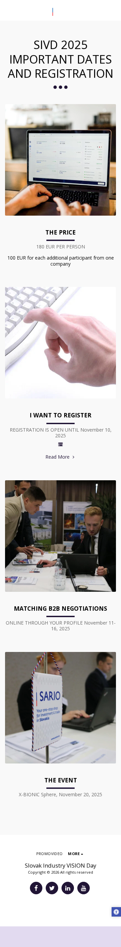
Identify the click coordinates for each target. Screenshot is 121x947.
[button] (7, 10)
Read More (58, 457)
